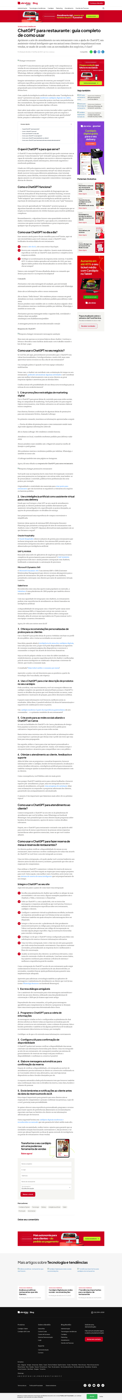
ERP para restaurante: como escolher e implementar (94, 98)
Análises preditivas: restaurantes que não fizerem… (28, 1292)
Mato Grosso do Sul (93, 1365)
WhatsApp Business (31, 983)
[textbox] (46, 1188)
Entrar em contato (94, 1339)
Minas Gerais (21, 1367)
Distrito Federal (52, 1365)
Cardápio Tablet (23, 1328)
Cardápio (51, 8)
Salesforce (22, 591)
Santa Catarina (22, 1369)
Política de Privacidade (66, 1395)
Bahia (41, 1365)
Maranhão (74, 1365)
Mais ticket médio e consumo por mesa (43, 668)
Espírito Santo (62, 1365)
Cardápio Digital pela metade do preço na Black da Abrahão (95, 115)
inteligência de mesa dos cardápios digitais (56, 643)
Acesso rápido (25, 124)
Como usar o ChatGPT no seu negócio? (32, 136)
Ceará (45, 1365)
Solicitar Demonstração (45, 1337)
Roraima (94, 1367)
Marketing (59, 8)
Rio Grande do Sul (79, 1367)
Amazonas (35, 1365)
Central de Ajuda (43, 1350)
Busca (103, 8)
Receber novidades (88, 326)
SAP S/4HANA (63, 557)
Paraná (37, 1367)
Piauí (49, 1367)
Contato (40, 1352)
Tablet (65, 1207)
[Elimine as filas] (90, 72)
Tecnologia (35, 1207)
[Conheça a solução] (61, 16)
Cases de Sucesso (44, 1334)
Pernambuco (43, 1367)
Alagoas (23, 1365)
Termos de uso (22, 1385)
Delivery (43, 1207)
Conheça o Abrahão (96, 3)
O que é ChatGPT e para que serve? (30, 129)
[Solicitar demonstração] (61, 1238)
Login (39, 1340)
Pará (27, 1367)
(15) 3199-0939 (99, 1312)
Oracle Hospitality (26, 539)
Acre (19, 1365)
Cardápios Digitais (24, 1207)
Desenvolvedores (51, 1385)
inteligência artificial (54, 1207)
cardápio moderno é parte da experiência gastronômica (43, 710)
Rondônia (88, 1367)
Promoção (22, 1211)
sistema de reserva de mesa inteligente (36, 876)
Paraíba (31, 1367)
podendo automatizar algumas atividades (44, 375)
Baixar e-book (28, 1194)
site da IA (32, 247)
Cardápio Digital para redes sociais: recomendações (61, 1291)
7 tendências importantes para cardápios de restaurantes (90, 1292)
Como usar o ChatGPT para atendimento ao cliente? (35, 138)
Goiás (69, 1365)
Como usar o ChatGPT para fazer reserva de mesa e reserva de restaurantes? (41, 140)
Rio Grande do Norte (67, 1367)
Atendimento (69, 8)
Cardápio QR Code (24, 1331)
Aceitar (92, 1396)
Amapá (29, 1365)
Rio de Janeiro (56, 1367)
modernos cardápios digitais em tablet (55, 98)
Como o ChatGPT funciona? (29, 131)
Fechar (101, 1396)
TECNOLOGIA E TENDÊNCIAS (27, 26)
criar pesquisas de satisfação (56, 786)
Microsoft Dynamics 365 (28, 571)
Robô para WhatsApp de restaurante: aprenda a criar (95, 107)
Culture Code (42, 1331)
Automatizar (31, 1211)
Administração (22, 8)
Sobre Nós (41, 1328)
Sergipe (36, 1369)
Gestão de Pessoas (82, 8)
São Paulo (30, 1369)
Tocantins (42, 1369)
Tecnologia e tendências (37, 8)
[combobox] (46, 1187)
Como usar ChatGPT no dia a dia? (30, 133)
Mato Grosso (82, 1365)
